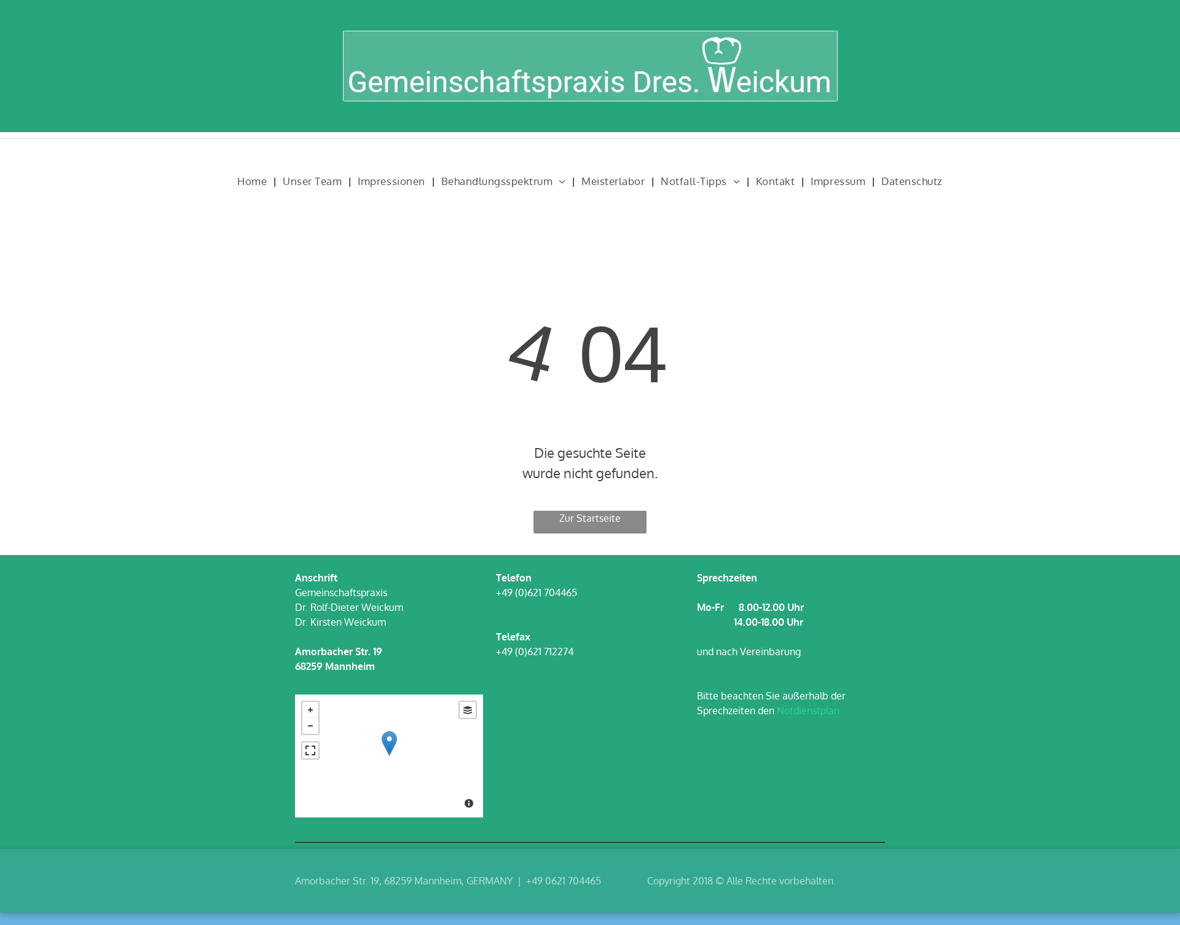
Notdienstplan (808, 710)
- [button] (310, 726)
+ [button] (310, 710)
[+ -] (389, 756)
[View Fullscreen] (310, 750)
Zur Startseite (590, 518)
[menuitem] (254, 181)
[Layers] (468, 710)
